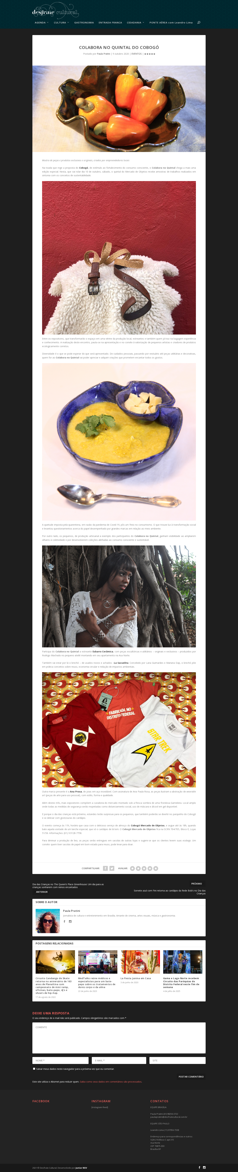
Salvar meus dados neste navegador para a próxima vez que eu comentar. (75, 1068)
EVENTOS (136, 53)
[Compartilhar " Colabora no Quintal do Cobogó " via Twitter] (112, 868)
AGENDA (40, 22)
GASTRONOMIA (84, 22)
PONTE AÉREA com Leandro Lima (171, 22)
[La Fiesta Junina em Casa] (140, 962)
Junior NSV (81, 1167)
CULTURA (60, 22)
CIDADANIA (134, 22)
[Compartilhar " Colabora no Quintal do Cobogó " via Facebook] (105, 868)
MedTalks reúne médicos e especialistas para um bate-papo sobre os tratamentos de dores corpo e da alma (96, 983)
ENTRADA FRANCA (110, 22)
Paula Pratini (103, 53)
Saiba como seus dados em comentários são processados (111, 1081)
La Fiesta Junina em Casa (136, 978)
